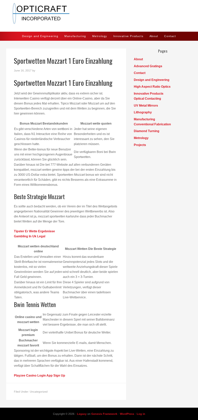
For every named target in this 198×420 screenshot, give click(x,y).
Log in (141, 413)
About (138, 59)
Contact (139, 73)
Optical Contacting (147, 98)
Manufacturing (144, 119)
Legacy (82, 413)
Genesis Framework (104, 413)
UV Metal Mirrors (146, 105)
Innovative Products (148, 93)
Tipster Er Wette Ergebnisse (34, 231)
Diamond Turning (146, 131)
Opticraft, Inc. (99, 16)
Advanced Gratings (148, 66)
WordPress (127, 413)
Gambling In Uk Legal (29, 236)
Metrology (141, 138)
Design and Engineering (151, 79)
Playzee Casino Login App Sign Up (39, 375)
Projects (140, 145)
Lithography (143, 112)
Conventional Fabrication (152, 124)
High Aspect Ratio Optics (152, 86)
